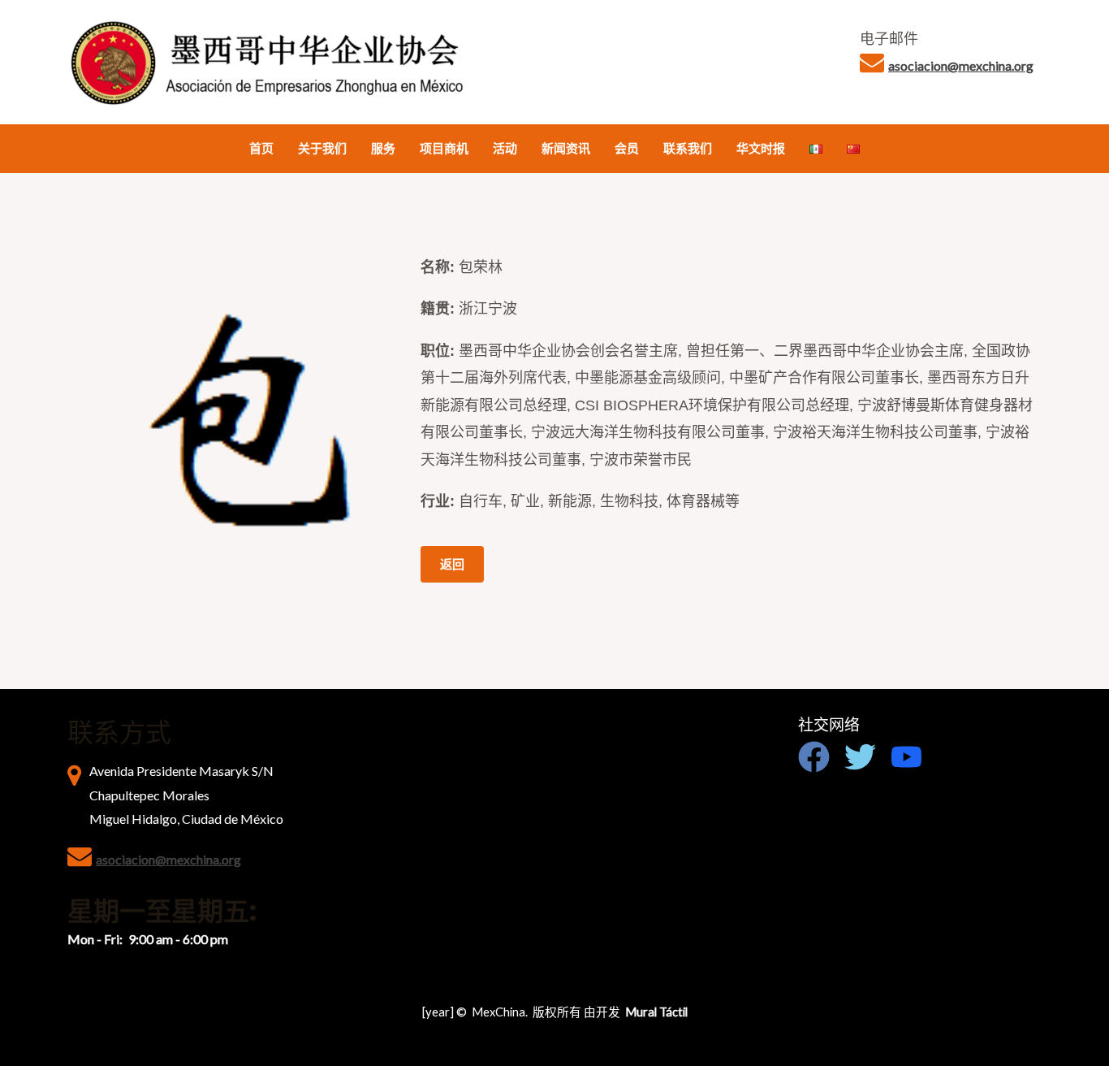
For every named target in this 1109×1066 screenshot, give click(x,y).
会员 (627, 148)
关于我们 (322, 148)
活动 (505, 148)
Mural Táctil (656, 1012)
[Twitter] (860, 757)
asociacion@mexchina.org (960, 65)
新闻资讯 (566, 148)
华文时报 (760, 148)
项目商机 (444, 148)
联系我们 (687, 148)
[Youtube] (906, 757)
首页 (261, 148)
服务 (383, 148)
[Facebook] (814, 757)
